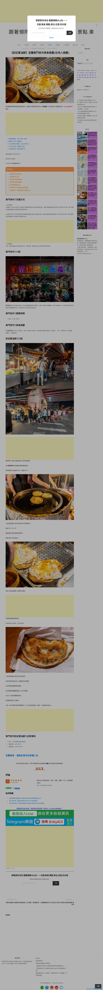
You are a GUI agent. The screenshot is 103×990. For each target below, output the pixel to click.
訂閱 (69, 33)
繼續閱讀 (51, 37)
